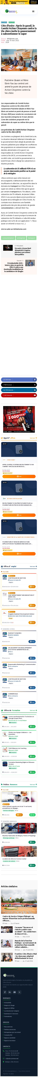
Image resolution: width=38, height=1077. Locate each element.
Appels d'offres (9, 1008)
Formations (8, 1016)
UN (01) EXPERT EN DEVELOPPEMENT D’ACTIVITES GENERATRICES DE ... (20, 648)
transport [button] (31, 238)
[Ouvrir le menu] (33, 11)
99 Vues (17, 961)
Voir (20, 476)
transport (14, 186)
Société (12, 22)
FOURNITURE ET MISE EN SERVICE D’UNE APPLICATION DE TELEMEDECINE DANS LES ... (17, 543)
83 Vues (5, 923)
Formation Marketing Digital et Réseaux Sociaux (21, 763)
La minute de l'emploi (11, 1011)
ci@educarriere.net (11, 1058)
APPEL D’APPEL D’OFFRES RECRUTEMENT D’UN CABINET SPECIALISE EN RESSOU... (18, 465)
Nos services (8, 1027)
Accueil (4, 22)
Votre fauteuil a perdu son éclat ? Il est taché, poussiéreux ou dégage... (17, 807)
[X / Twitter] (19, 992)
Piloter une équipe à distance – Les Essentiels (20, 733)
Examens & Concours (11, 1013)
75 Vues (17, 936)
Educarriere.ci (12, 1071)
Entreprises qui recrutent (12, 1032)
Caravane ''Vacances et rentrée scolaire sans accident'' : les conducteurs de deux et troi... (25, 930)
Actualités (7, 1002)
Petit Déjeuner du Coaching (17, 748)
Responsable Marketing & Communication (22, 664)
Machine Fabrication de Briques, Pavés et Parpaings (18, 835)
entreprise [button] (21, 238)
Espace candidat (9, 1038)
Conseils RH (8, 1035)
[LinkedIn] (10, 992)
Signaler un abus (8, 1074)
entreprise (15, 117)
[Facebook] (5, 992)
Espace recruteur (9, 1040)
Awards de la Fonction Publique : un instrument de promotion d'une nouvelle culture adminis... (25, 944)
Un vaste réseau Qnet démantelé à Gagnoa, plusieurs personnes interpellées (23, 251)
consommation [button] (8, 238)
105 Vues (17, 950)
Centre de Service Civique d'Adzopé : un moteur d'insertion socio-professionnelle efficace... (19, 918)
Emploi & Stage (9, 1005)
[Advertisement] (19, 295)
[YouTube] (14, 992)
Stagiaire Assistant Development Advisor (21, 614)
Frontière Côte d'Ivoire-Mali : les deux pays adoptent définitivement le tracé (26, 956)
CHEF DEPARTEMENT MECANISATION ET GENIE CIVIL (21, 596)
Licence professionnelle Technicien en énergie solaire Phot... (21, 717)
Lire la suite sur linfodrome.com (13, 229)
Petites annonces (10, 1029)
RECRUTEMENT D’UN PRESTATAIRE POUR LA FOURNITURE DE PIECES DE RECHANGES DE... (17, 504)
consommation (7, 208)
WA (33, 815)
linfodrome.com (12, 39)
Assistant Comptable (14, 633)
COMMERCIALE (13, 694)
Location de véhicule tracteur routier (14, 859)
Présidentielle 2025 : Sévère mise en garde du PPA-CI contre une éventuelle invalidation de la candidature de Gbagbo (13, 267)
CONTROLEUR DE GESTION (17, 578)
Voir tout (32, 438)
